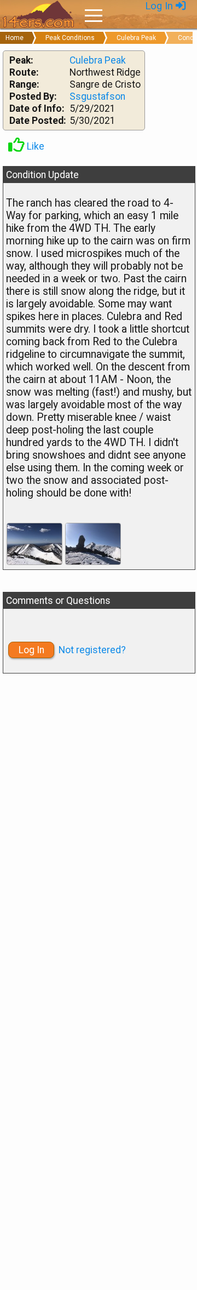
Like (34, 146)
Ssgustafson (97, 96)
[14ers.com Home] (38, 14)
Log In (160, 6)
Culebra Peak (136, 38)
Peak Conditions (70, 38)
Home (14, 38)
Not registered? (92, 649)
